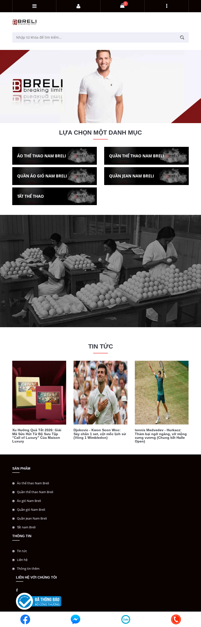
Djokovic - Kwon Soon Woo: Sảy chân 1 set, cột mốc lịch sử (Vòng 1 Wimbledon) (100, 434)
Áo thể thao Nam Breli (33, 483)
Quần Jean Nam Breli (32, 518)
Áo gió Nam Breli (29, 501)
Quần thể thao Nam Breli (35, 492)
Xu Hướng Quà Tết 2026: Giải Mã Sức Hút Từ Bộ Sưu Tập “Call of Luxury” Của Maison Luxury (36, 435)
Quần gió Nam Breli (31, 509)
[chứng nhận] (38, 601)
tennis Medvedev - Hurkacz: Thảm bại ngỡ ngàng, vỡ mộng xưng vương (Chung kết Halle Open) (161, 435)
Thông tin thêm (28, 568)
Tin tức (22, 551)
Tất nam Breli (26, 527)
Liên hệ (22, 559)
